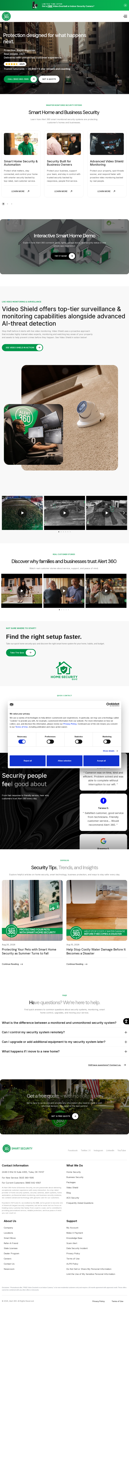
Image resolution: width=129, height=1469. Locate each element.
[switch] (50, 742)
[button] (5, 513)
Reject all (28, 761)
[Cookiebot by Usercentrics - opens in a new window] (108, 704)
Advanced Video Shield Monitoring (106, 162)
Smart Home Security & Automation (21, 162)
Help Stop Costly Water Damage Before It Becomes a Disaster (96, 951)
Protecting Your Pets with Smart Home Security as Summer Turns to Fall (29, 951)
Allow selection (64, 761)
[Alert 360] (6, 16)
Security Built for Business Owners (59, 162)
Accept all (101, 761)
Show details (108, 751)
